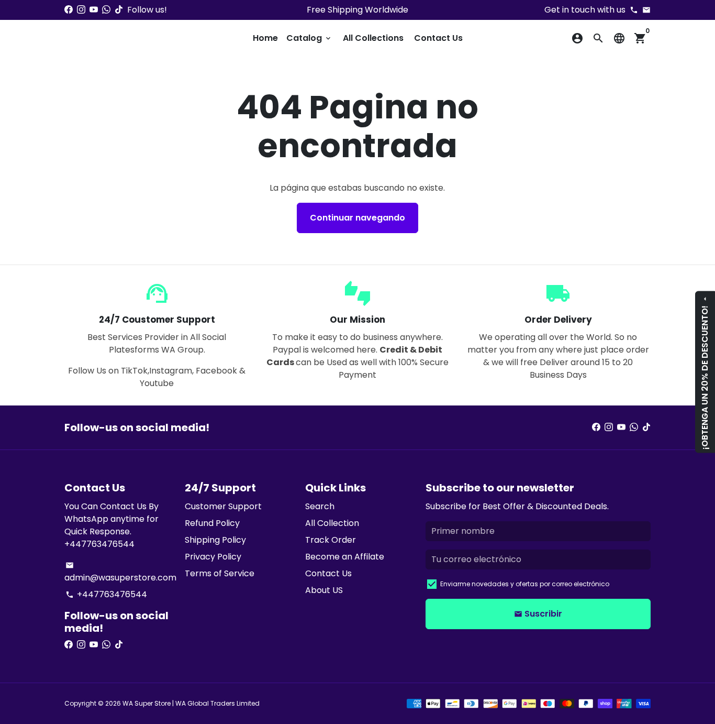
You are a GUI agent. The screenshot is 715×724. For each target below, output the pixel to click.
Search (319, 506)
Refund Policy (212, 523)
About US (324, 590)
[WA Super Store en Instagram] (81, 10)
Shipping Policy (215, 540)
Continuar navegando (357, 218)
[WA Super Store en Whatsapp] (106, 10)
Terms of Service (219, 573)
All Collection (332, 523)
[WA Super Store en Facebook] (68, 10)
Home (265, 38)
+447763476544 (106, 594)
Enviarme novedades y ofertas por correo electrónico (524, 583)
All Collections (373, 38)
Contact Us (438, 38)
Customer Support (223, 506)
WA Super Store (146, 703)
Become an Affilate (344, 557)
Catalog (309, 38)
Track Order (330, 540)
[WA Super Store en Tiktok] (119, 10)
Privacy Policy (213, 557)
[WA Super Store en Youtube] (94, 10)
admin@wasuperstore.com (120, 572)
